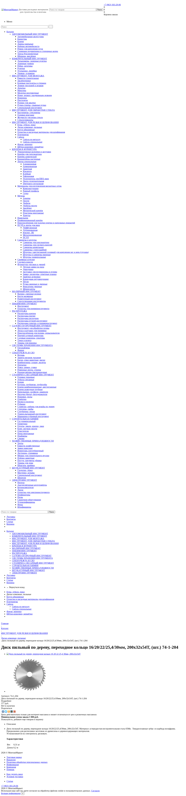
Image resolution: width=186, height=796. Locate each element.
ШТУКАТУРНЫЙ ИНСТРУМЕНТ (28, 468)
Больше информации (11, 793)
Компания (11, 767)
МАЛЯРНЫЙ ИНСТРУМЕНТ (26, 291)
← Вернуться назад (16, 587)
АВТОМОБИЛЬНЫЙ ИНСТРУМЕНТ (30, 34)
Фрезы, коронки (14, 611)
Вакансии (11, 760)
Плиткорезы (12, 602)
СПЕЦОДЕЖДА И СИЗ (23, 353)
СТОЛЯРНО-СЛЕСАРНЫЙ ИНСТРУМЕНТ (33, 375)
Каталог (10, 31)
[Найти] (51, 26)
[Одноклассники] (8, 711)
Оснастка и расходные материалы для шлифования (30, 599)
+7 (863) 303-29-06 (112, 5)
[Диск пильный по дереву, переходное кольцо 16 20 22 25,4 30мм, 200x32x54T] (44, 654)
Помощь (10, 769)
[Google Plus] (14, 711)
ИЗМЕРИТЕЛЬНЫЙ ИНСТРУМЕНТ (29, 58)
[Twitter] (5, 711)
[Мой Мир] (11, 711)
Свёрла (10, 604)
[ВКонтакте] (3, 711)
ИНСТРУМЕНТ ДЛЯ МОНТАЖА (28, 76)
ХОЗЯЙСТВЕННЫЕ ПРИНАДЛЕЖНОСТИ (33, 441)
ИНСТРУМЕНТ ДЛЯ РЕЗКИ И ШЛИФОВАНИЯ (35, 122)
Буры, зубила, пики (16, 592)
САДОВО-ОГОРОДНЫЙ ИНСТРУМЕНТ (31, 326)
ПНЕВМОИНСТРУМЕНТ (24, 303)
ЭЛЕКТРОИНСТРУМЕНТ (24, 480)
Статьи (10, 521)
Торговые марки (14, 757)
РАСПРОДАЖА (19, 311)
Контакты (11, 519)
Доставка (11, 517)
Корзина (10, 524)
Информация (13, 764)
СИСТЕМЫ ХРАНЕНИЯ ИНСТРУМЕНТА (32, 345)
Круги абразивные (15, 597)
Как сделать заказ (15, 774)
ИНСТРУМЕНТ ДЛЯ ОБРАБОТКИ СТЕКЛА (33, 110)
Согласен (95, 791)
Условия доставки (15, 776)
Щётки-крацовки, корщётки (20, 614)
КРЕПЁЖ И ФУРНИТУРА (24, 149)
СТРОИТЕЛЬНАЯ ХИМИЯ (25, 419)
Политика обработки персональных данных (27, 762)
